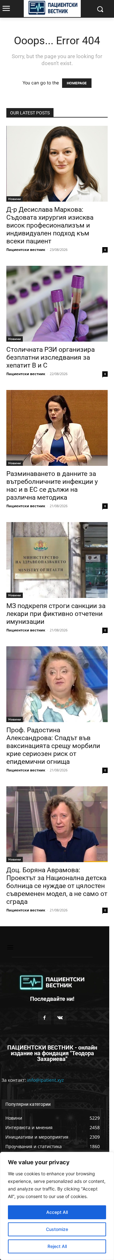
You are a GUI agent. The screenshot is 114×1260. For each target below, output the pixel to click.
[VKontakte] (60, 1018)
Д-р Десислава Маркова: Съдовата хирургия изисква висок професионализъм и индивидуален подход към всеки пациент (49, 225)
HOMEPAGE (77, 83)
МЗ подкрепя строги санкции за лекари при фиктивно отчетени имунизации (55, 613)
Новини (14, 199)
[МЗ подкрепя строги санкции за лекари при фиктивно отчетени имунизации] (57, 560)
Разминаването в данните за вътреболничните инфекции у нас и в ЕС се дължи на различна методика (52, 485)
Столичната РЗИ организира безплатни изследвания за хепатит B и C (50, 357)
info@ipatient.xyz (45, 1080)
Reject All (57, 1246)
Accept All (57, 1212)
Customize (57, 1229)
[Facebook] (44, 1018)
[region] (57, 1206)
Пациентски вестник (25, 249)
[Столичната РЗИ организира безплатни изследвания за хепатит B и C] (57, 304)
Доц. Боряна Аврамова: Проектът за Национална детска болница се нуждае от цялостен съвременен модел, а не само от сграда (56, 885)
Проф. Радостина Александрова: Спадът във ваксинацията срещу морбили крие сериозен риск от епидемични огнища (53, 745)
